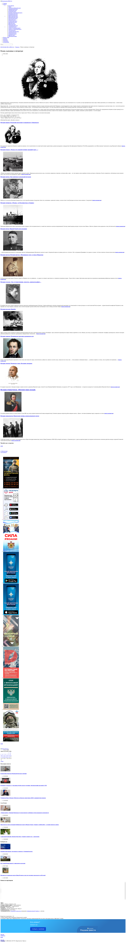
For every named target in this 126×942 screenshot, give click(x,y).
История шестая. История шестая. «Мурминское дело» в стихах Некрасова (22, 255)
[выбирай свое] (11, 646)
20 (6, 757)
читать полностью (26, 174)
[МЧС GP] (11, 582)
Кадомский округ (12, 11)
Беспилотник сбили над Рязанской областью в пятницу (14, 773)
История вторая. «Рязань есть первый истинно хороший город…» (19, 149)
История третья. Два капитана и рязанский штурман (16, 177)
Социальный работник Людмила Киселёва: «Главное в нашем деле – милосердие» (20, 836)
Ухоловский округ (12, 32)
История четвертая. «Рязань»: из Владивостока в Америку (17, 203)
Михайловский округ (13, 17)
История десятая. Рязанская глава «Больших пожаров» (16, 363)
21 (7, 757)
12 (4, 755)
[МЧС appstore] (11, 614)
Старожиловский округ (13, 31)
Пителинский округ (12, 18)
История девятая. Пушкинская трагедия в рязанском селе (17, 336)
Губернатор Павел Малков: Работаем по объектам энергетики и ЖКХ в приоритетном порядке (23, 797)
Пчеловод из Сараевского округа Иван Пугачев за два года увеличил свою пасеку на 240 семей (23, 875)
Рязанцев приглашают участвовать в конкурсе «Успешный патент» (17, 851)
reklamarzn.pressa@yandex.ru (33, 911)
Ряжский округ (11, 23)
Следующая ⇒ (4, 452)
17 (1, 757)
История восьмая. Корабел (8, 309)
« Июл (2, 761)
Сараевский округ (12, 26)
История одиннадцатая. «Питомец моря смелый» (18, 390)
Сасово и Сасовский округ (14, 28)
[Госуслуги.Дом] (11, 519)
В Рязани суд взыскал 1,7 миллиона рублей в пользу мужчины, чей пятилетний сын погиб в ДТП (24, 785)
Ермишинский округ (13, 9)
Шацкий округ (11, 35)
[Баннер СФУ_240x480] (11, 709)
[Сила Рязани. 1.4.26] (11, 551)
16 (10, 755)
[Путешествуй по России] (11, 677)
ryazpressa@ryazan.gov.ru (15, 911)
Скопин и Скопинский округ (14, 29)
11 (2, 755)
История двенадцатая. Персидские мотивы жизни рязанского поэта (20, 416)
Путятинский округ (12, 21)
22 (9, 757)
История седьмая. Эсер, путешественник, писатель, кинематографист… (21, 282)
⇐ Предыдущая (4, 451)
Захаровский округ (12, 10)
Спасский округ (12, 30)
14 (7, 755)
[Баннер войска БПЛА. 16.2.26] (11, 487)
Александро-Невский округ (14, 8)
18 (2, 757)
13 (6, 755)
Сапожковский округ (13, 25)
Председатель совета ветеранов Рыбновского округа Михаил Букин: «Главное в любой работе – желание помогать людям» (30, 824)
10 (1, 755)
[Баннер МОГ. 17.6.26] (11, 741)
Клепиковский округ (13, 13)
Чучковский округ (12, 33)
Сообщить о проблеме (38, 929)
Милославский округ (13, 16)
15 (9, 755)
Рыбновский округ (12, 22)
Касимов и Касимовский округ (15, 12)
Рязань (9, 6)
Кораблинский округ (13, 15)
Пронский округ (12, 19)
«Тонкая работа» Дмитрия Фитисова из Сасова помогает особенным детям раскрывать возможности (25, 812)
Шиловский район (12, 36)
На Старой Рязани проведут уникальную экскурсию (13, 863)
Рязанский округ (12, 24)
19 (4, 757)
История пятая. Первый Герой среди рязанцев (14, 229)
